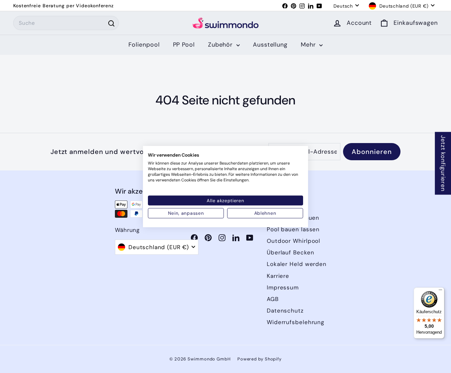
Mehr (309, 45)
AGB (273, 299)
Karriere (278, 276)
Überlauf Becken (290, 252)
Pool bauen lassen (293, 229)
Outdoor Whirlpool (293, 240)
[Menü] (440, 291)
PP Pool (184, 45)
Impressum (283, 287)
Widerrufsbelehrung (295, 322)
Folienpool (144, 45)
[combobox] (66, 23)
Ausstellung (270, 45)
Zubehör (221, 45)
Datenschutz (285, 310)
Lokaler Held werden (297, 264)
